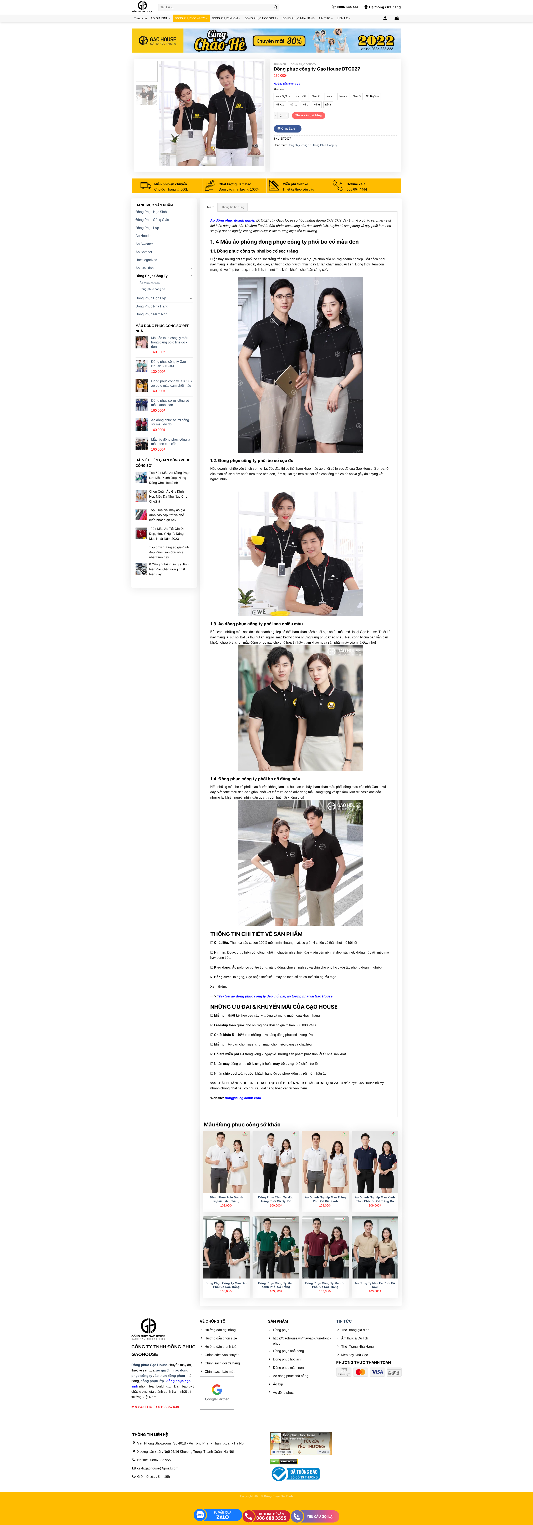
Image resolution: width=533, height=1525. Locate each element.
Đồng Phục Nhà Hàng (152, 306)
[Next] (256, 113)
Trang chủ (140, 18)
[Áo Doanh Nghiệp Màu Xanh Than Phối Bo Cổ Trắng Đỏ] (375, 1162)
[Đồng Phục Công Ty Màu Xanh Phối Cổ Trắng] (276, 1247)
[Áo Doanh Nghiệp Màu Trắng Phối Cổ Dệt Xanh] (325, 1162)
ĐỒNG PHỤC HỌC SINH (260, 18)
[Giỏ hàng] (397, 17)
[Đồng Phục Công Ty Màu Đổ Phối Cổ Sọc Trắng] (325, 1247)
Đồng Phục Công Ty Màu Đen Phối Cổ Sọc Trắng (226, 1285)
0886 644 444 (348, 7)
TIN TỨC (324, 18)
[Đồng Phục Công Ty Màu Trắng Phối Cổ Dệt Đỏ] (276, 1162)
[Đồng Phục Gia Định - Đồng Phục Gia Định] (142, 7)
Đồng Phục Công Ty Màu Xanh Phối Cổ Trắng (276, 1285)
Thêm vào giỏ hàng (308, 115)
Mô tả (210, 207)
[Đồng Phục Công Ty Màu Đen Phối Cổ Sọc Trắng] (226, 1247)
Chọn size (279, 89)
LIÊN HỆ (342, 18)
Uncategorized (146, 260)
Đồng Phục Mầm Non (151, 314)
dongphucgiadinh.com (243, 1098)
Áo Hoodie (143, 236)
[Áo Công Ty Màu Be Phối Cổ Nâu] (375, 1247)
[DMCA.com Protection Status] (284, 1461)
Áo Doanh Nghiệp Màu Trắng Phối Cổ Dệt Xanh (325, 1199)
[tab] (211, 207)
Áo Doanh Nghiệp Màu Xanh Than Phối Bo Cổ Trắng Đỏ (375, 1199)
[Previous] (166, 113)
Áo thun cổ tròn (149, 283)
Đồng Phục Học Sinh (151, 212)
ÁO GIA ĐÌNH (159, 18)
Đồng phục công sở (299, 145)
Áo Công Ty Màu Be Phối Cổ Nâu (375, 1285)
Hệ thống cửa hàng (385, 7)
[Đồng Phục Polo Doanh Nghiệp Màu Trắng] (226, 1162)
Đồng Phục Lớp (147, 228)
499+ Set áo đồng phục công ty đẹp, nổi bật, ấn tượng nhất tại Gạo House (275, 996)
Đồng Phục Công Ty (303, 64)
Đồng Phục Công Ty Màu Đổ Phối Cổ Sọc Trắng (325, 1285)
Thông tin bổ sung (233, 207)
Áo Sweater (144, 244)
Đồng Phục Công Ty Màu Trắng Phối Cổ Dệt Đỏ (276, 1199)
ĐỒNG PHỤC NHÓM (225, 18)
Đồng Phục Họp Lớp (151, 298)
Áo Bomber (144, 252)
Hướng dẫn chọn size (287, 83)
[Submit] (275, 7)
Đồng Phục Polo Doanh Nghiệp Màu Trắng (226, 1199)
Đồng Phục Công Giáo (152, 220)
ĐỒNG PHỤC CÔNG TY (190, 18)
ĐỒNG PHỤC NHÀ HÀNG (299, 18)
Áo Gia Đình (145, 268)
